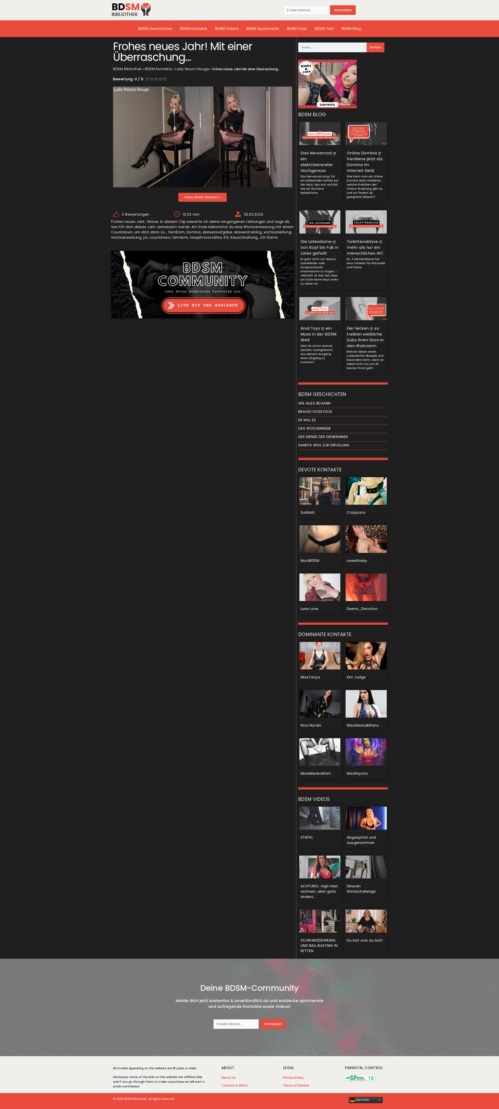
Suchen (375, 47)
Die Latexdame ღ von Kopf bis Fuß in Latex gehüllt (320, 247)
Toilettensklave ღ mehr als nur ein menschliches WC (365, 247)
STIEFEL (307, 837)
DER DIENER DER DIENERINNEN (323, 436)
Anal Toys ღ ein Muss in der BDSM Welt (319, 334)
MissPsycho (357, 773)
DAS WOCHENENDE (314, 428)
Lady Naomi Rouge (192, 68)
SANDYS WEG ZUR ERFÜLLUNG (324, 445)
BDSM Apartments (262, 28)
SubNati (308, 512)
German (362, 1099)
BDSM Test (324, 28)
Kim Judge (356, 677)
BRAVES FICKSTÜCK (315, 411)
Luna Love (309, 608)
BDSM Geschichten (155, 28)
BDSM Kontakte (193, 28)
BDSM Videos (227, 28)
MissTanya (310, 677)
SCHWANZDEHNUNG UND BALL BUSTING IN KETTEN (319, 945)
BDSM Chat (297, 28)
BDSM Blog (351, 28)
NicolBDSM (310, 560)
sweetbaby (357, 560)
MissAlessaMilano (363, 725)
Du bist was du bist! (365, 940)
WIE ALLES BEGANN (314, 403)
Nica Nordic (311, 725)
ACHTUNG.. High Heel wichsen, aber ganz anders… (319, 891)
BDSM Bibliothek (127, 68)
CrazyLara (356, 512)
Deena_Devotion (362, 608)
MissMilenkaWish (316, 773)
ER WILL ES (307, 420)
